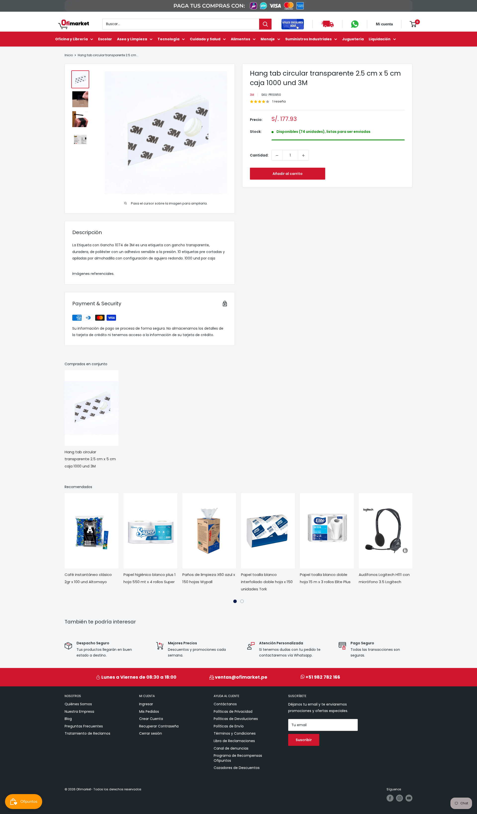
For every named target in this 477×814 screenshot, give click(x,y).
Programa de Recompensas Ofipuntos (238, 758)
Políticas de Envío (229, 726)
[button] (235, 601)
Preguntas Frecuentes (84, 726)
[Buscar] (265, 24)
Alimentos (240, 39)
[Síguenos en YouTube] (408, 798)
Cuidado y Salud (205, 39)
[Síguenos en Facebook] (390, 798)
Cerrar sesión (150, 733)
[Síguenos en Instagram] (399, 798)
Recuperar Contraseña (159, 726)
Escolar (105, 39)
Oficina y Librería (71, 39)
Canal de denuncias (231, 748)
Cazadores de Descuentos (237, 767)
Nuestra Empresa (79, 711)
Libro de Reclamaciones (234, 740)
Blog (68, 718)
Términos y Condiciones (235, 733)
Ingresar (146, 704)
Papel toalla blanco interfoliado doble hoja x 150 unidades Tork (267, 582)
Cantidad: (259, 155)
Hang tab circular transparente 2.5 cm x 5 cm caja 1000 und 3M (90, 459)
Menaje (268, 39)
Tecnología (168, 39)
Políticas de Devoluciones (236, 718)
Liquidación (380, 39)
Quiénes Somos (78, 704)
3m (252, 95)
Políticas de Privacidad (233, 711)
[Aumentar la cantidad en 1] (303, 155)
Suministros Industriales (308, 39)
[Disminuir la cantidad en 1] (277, 155)
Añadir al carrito (288, 173)
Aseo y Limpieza (132, 39)
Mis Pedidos (149, 711)
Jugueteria (353, 39)
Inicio (69, 55)
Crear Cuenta (151, 718)
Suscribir (304, 739)
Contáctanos (225, 704)
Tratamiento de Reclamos (87, 733)
